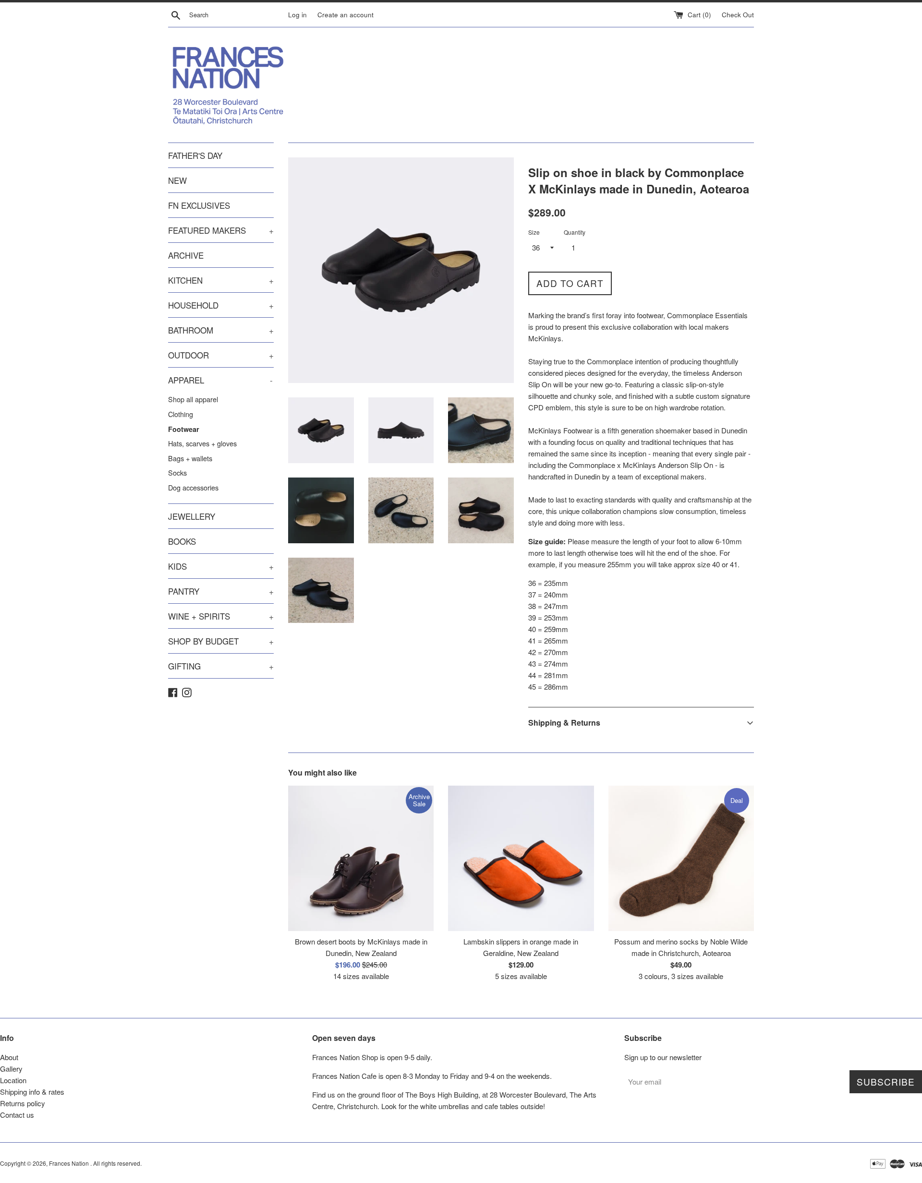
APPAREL (220, 380)
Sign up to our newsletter (663, 1057)
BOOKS (182, 541)
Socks (177, 472)
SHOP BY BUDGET (221, 641)
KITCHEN (221, 280)
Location (13, 1080)
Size (534, 232)
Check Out (738, 14)
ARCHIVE (186, 255)
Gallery (11, 1069)
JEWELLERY (191, 516)
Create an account (345, 14)
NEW (177, 180)
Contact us (17, 1115)
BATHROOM (221, 330)
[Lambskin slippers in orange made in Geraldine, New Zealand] (521, 858)
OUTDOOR (221, 355)
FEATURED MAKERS (221, 230)
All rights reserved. (117, 1163)
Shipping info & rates (32, 1092)
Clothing (180, 414)
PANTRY (221, 591)
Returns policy (22, 1103)
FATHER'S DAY (195, 155)
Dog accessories (193, 487)
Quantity (574, 232)
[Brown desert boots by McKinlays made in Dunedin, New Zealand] (361, 858)
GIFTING (221, 666)
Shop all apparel (193, 399)
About (9, 1057)
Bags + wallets (190, 458)
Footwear (183, 429)
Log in (297, 14)
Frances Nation (69, 1163)
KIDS (221, 566)
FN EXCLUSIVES (199, 205)
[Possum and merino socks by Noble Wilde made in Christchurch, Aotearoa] (681, 858)
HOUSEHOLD (221, 305)
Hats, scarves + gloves (202, 443)
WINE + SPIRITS (221, 616)
